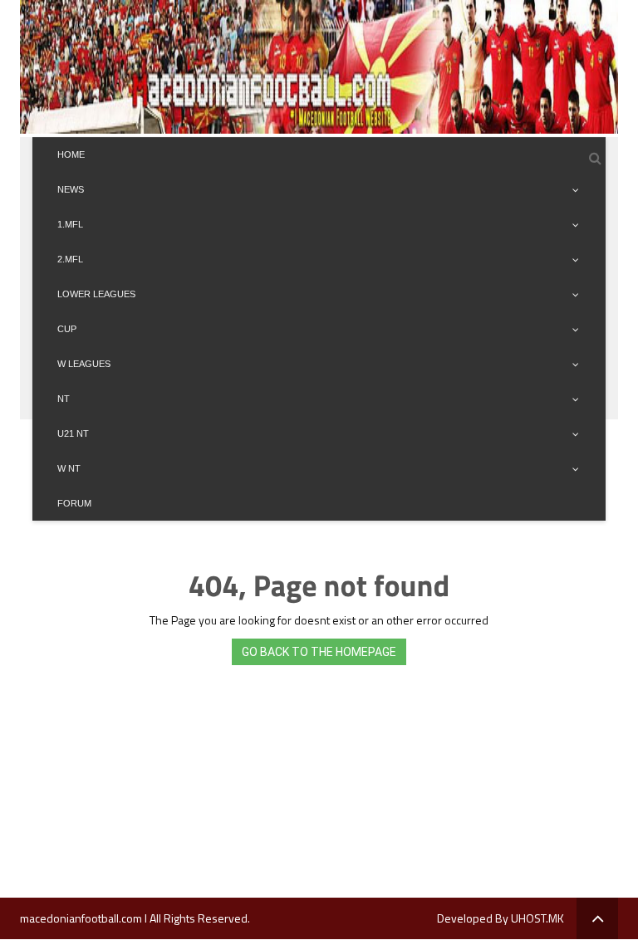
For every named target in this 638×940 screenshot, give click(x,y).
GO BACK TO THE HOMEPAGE (319, 651)
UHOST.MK (537, 918)
